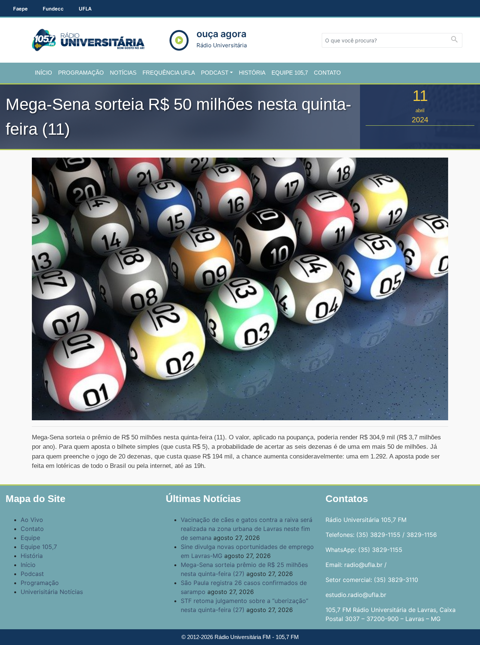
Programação (81, 72)
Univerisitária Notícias (52, 591)
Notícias (123, 72)
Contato (327, 72)
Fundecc (53, 9)
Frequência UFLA (168, 72)
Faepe (20, 9)
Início (43, 72)
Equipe (30, 537)
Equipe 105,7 (290, 72)
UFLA (85, 9)
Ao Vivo (32, 519)
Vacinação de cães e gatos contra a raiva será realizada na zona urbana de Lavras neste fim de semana (246, 528)
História (252, 72)
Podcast (214, 72)
